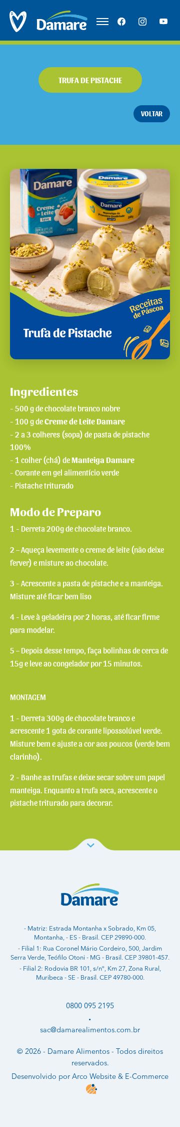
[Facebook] (121, 22)
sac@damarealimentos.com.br (90, 1030)
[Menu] (102, 21)
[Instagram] (143, 22)
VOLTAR (151, 113)
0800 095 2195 (90, 1006)
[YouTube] (163, 22)
